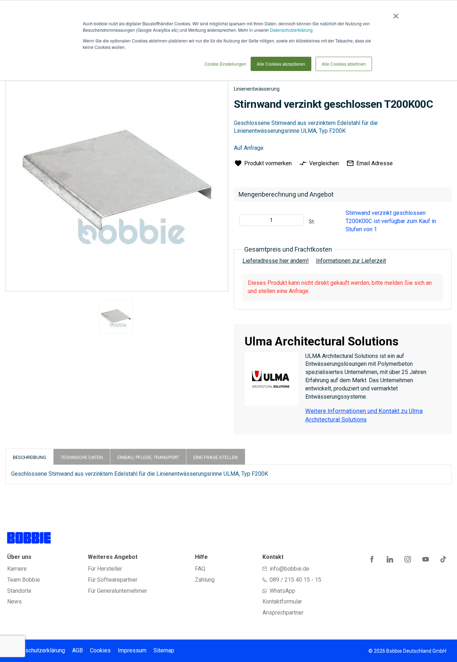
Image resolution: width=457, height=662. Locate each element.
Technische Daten (82, 457)
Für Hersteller (105, 568)
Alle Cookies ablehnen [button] (344, 64)
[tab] (29, 457)
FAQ (200, 568)
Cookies (100, 650)
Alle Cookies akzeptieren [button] (281, 64)
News (14, 601)
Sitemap (164, 650)
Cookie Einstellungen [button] (225, 64)
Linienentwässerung (257, 89)
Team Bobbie (23, 579)
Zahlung (205, 579)
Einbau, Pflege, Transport (148, 457)
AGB (77, 650)
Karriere (17, 568)
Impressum (132, 650)
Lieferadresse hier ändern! (275, 260)
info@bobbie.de (289, 568)
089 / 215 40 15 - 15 (295, 579)
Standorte (19, 590)
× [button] (394, 13)
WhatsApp (282, 590)
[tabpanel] (116, 318)
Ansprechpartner (282, 612)
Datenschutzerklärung (291, 30)
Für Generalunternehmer (117, 590)
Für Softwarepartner (112, 579)
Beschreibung (29, 457)
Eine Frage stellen (216, 457)
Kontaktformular (282, 601)
